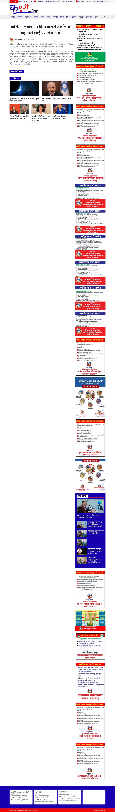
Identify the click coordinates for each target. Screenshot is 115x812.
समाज (42, 17)
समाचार (20, 17)
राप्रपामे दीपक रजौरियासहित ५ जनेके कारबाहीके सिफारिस (94, 560)
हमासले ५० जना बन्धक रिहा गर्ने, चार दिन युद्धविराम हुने (56, 99)
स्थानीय (36, 17)
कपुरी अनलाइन (18, 40)
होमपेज (13, 17)
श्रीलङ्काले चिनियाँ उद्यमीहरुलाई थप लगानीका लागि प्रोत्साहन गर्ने (19, 117)
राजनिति (55, 17)
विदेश (48, 17)
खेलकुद (74, 17)
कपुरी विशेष (28, 17)
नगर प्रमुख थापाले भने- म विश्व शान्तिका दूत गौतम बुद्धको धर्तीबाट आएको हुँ (39, 1)
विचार (62, 17)
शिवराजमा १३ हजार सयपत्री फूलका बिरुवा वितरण (75, 1)
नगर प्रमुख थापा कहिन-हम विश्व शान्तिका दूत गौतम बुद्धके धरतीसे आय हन (89, 516)
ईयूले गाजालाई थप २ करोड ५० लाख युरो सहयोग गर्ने (61, 117)
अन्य (96, 17)
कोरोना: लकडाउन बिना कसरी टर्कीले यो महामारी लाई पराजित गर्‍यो (41, 30)
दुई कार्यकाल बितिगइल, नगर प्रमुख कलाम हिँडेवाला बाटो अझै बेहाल (95, 551)
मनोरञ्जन (81, 17)
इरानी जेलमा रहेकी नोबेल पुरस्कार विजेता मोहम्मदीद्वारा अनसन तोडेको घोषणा (40, 118)
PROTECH (103, 810)
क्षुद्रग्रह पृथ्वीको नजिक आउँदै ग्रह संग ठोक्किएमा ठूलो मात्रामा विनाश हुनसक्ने (24, 99)
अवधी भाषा (89, 17)
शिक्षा (67, 17)
